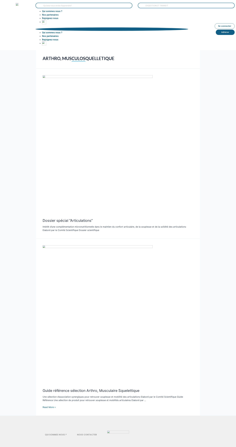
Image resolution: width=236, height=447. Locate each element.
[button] (112, 29)
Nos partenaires (50, 15)
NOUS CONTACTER (87, 434)
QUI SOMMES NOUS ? (56, 434)
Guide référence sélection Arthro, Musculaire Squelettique (91, 390)
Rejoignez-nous (50, 18)
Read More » (49, 407)
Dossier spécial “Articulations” (68, 220)
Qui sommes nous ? (52, 11)
